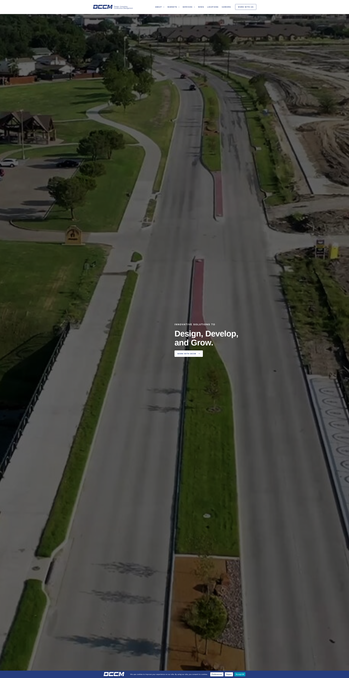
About (158, 7)
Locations (213, 7)
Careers (226, 7)
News (201, 7)
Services (187, 7)
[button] (163, 7)
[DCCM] (113, 6)
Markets (172, 7)
